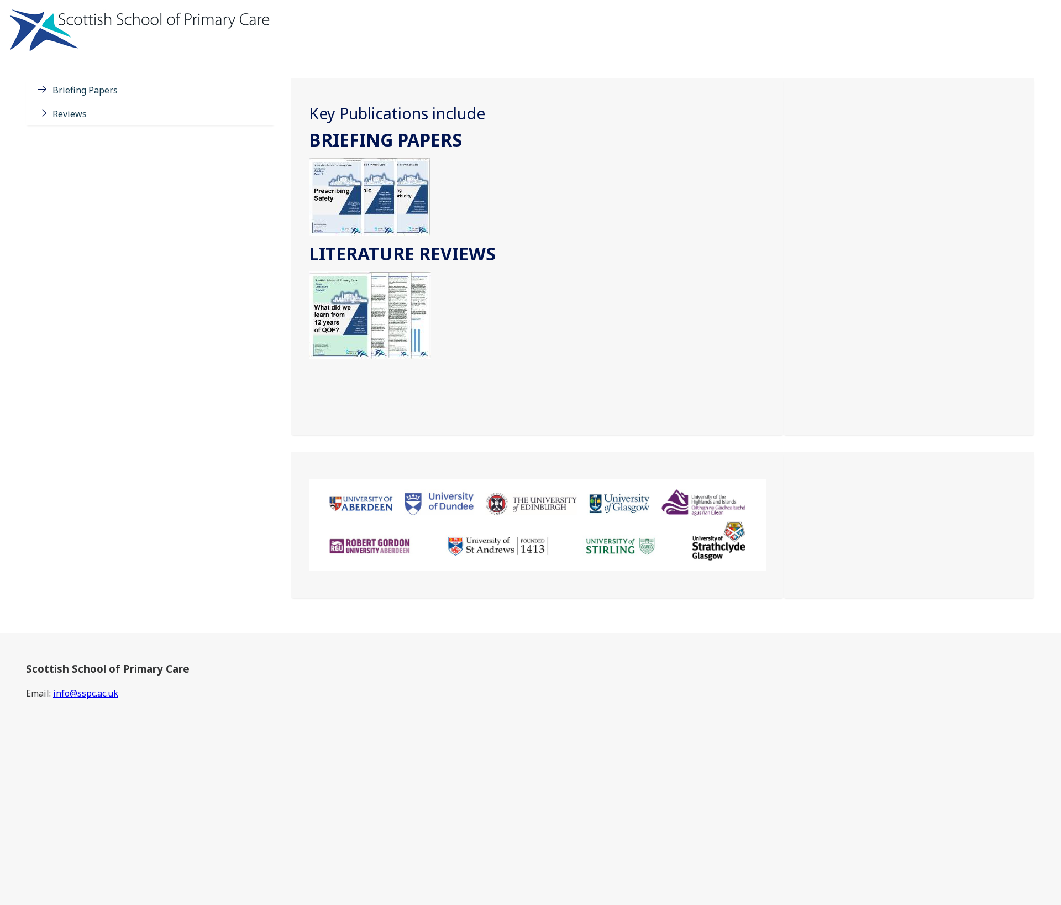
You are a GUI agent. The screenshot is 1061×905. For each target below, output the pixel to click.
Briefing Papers (85, 90)
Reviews (69, 114)
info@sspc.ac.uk (85, 693)
